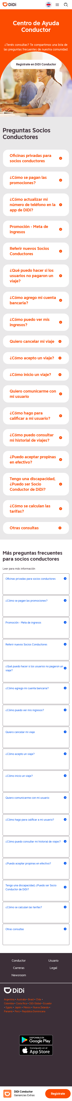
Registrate (58, 1093)
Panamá (8, 1011)
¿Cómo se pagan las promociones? (27, 600)
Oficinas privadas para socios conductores (31, 578)
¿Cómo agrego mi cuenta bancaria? (27, 688)
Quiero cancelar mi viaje (20, 732)
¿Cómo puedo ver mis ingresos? (25, 710)
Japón (18, 1007)
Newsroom (19, 975)
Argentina (9, 999)
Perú (17, 1011)
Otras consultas (15, 929)
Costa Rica (21, 1003)
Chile (38, 999)
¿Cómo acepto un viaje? (20, 754)
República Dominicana (33, 1011)
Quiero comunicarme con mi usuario (27, 797)
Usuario (53, 960)
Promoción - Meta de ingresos (23, 622)
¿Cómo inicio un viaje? (19, 775)
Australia (21, 999)
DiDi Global (35, 1003)
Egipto (9, 1007)
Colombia (9, 1003)
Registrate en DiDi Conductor (36, 64)
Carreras (18, 968)
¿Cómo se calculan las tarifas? (24, 907)
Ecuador (47, 1003)
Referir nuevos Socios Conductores (26, 644)
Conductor (19, 960)
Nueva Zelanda (41, 1007)
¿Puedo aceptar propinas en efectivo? (28, 863)
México (27, 1007)
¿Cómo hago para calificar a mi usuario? (30, 819)
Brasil (31, 999)
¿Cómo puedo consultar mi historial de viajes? (33, 841)
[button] (36, 64)
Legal (53, 968)
